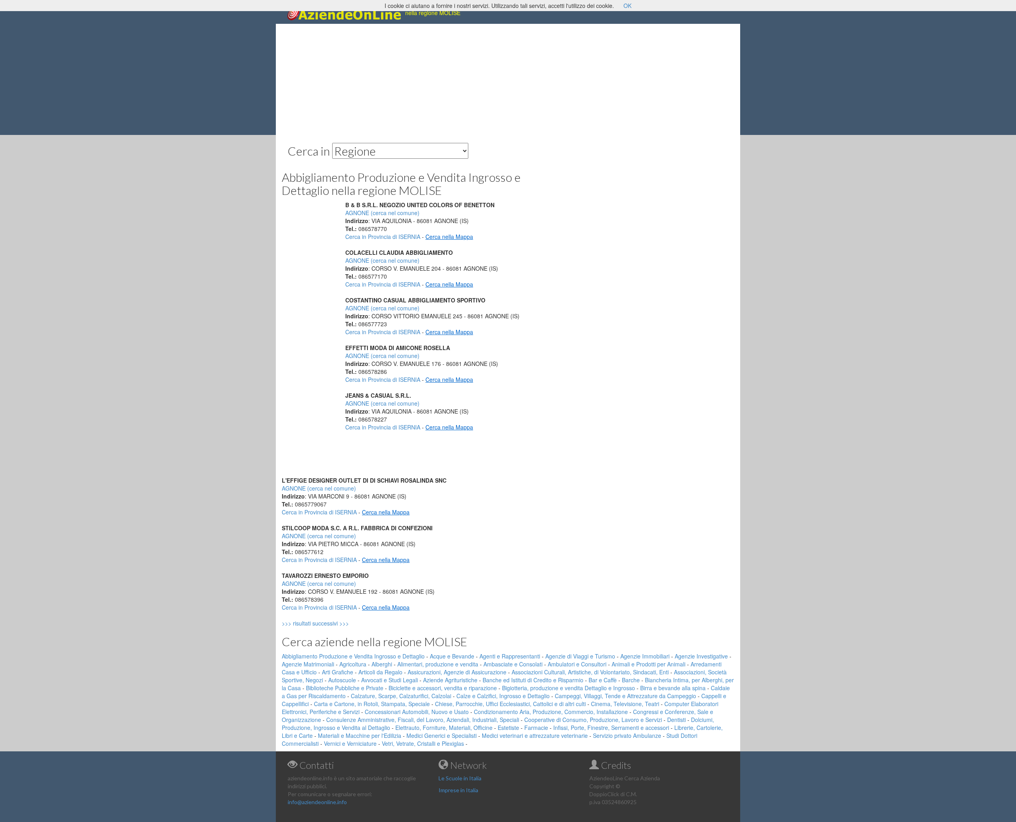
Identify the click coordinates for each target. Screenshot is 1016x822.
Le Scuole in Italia (460, 778)
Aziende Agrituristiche (450, 680)
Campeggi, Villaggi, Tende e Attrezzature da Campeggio (625, 696)
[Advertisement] (508, 79)
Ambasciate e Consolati (513, 664)
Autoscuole (342, 680)
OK (627, 6)
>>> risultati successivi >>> (329, 623)
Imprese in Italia (458, 790)
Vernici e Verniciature (350, 743)
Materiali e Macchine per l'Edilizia (359, 735)
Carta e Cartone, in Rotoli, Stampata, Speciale (372, 704)
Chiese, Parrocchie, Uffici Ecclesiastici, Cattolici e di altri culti (510, 704)
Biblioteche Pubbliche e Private (344, 688)
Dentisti (676, 720)
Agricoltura (352, 664)
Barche (631, 680)
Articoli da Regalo (380, 672)
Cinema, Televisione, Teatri (625, 704)
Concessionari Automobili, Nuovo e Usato (417, 712)
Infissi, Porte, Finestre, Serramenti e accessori (611, 728)
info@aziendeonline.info (317, 802)
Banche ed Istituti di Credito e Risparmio (533, 680)
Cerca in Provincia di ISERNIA (382, 237)
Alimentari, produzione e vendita (437, 664)
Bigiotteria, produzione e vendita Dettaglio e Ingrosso (568, 688)
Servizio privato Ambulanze (627, 735)
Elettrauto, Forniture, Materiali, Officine (444, 728)
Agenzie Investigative (701, 656)
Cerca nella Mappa (449, 237)
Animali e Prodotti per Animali (648, 664)
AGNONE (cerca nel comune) (382, 213)
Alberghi (381, 664)
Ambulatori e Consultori (577, 664)
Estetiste (508, 728)
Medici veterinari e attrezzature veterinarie (535, 735)
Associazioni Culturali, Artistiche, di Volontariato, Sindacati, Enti (590, 672)
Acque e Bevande (452, 656)
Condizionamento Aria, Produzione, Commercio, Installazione (551, 712)
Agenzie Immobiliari (645, 656)
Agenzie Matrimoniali (308, 664)
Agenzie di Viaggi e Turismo (580, 656)
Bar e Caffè (603, 680)
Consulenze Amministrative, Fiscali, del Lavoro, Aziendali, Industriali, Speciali (422, 720)
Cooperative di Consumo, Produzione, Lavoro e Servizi (593, 720)
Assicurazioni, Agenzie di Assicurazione (457, 672)
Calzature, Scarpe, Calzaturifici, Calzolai (401, 696)
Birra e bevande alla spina (673, 688)
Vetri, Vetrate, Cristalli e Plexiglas (423, 743)
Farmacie (536, 728)
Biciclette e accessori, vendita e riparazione (443, 688)
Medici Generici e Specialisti (441, 735)
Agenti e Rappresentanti (509, 656)
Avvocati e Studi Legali (389, 680)
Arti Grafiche (337, 672)
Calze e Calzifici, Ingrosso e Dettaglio (503, 696)
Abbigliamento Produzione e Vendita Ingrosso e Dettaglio (353, 656)
